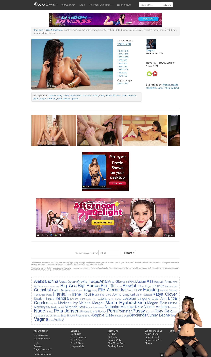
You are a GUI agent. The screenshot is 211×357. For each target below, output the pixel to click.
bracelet (132, 95)
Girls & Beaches (54, 29)
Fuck (138, 289)
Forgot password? (42, 349)
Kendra (62, 298)
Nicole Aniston (156, 306)
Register (38, 346)
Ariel (133, 281)
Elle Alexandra (112, 289)
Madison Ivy (68, 302)
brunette (87, 95)
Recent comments (42, 353)
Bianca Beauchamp (51, 286)
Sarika (57, 316)
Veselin (51, 320)
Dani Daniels (61, 290)
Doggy (87, 290)
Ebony (94, 290)
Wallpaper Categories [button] (100, 4)
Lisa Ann (159, 298)
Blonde (119, 286)
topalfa (174, 84)
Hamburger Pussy (43, 294)
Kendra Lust (77, 299)
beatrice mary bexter (59, 95)
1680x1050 (122, 54)
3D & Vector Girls (116, 343)
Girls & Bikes (77, 343)
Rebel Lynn (150, 312)
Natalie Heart (99, 307)
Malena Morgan (91, 302)
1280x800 (122, 72)
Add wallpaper (68, 4)
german (75, 98)
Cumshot (42, 289)
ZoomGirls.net (152, 336)
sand (49, 98)
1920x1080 (122, 50)
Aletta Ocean (68, 281)
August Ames (163, 281)
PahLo (167, 87)
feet (118, 95)
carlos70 (175, 87)
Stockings (137, 315)
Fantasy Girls (114, 340)
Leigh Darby (114, 298)
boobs (109, 95)
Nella (139, 306)
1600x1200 (122, 57)
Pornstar (124, 311)
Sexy (63, 315)
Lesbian (129, 298)
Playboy (101, 311)
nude (101, 95)
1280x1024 (122, 69)
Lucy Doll (53, 303)
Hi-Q (69, 295)
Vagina (41, 319)
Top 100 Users (41, 335)
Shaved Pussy (74, 315)
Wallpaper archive (153, 330)
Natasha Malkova (120, 306)
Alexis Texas (88, 281)
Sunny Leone (158, 315)
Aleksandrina (46, 281)
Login (82, 4)
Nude (39, 310)
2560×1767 (123, 83)
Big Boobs (89, 285)
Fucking (151, 289)
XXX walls (112, 336)
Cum (174, 286)
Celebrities (76, 333)
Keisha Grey (91, 299)
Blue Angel (144, 286)
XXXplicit (150, 50)
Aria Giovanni (118, 281)
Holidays (112, 333)
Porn (112, 310)
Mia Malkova (53, 307)
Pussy (138, 310)
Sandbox (75, 330)
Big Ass (68, 285)
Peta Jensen (67, 310)
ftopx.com (38, 29)
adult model (75, 95)
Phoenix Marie (88, 311)
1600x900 (122, 60)
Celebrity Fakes (115, 346)
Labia (102, 298)
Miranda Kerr (75, 306)
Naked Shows (124, 4)
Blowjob (130, 285)
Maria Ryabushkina (125, 302)
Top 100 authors (42, 338)
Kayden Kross (44, 298)
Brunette (158, 286)
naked (95, 95)
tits (114, 95)
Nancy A (90, 307)
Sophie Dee (102, 315)
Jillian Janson (144, 294)
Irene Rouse (83, 294)
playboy (66, 98)
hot (54, 98)
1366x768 (124, 44)
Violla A (59, 319)
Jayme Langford (123, 294)
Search (167, 4)
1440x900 (122, 63)
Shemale (87, 315)
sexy (59, 98)
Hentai (60, 293)
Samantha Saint (47, 315)
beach (43, 98)
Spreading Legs (121, 315)
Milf (62, 307)
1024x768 (122, 75)
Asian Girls (113, 330)
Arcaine (166, 84)
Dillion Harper (76, 290)
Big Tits (108, 285)
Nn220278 (151, 87)
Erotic (130, 290)
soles (124, 95)
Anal (103, 281)
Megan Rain (157, 302)
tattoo (35, 98)
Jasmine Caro (103, 294)
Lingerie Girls (77, 346)
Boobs (168, 286)
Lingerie (143, 298)
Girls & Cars (76, 340)
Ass (150, 281)
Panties (49, 311)
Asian (141, 281)
